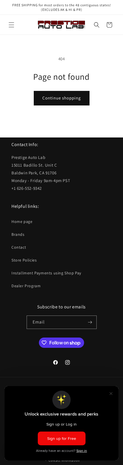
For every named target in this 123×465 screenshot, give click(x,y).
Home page (21, 221)
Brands (18, 234)
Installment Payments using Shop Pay (46, 273)
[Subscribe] (90, 322)
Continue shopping (61, 98)
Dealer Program (26, 285)
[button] (11, 25)
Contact (18, 247)
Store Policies (24, 260)
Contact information (64, 460)
